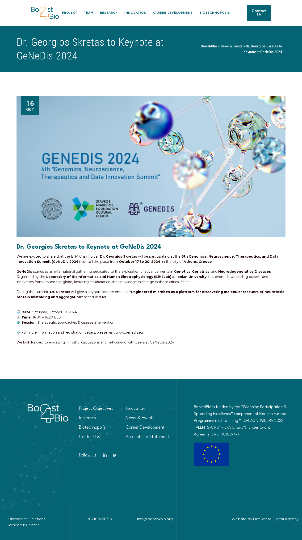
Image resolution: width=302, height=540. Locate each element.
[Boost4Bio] (45, 13)
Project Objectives (96, 408)
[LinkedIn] (104, 455)
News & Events (140, 418)
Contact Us (259, 13)
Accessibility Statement (147, 437)
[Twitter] (114, 455)
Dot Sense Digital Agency (275, 519)
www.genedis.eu (129, 332)
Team (88, 12)
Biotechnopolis (214, 12)
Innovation (135, 12)
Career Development (173, 12)
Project (69, 12)
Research (109, 12)
